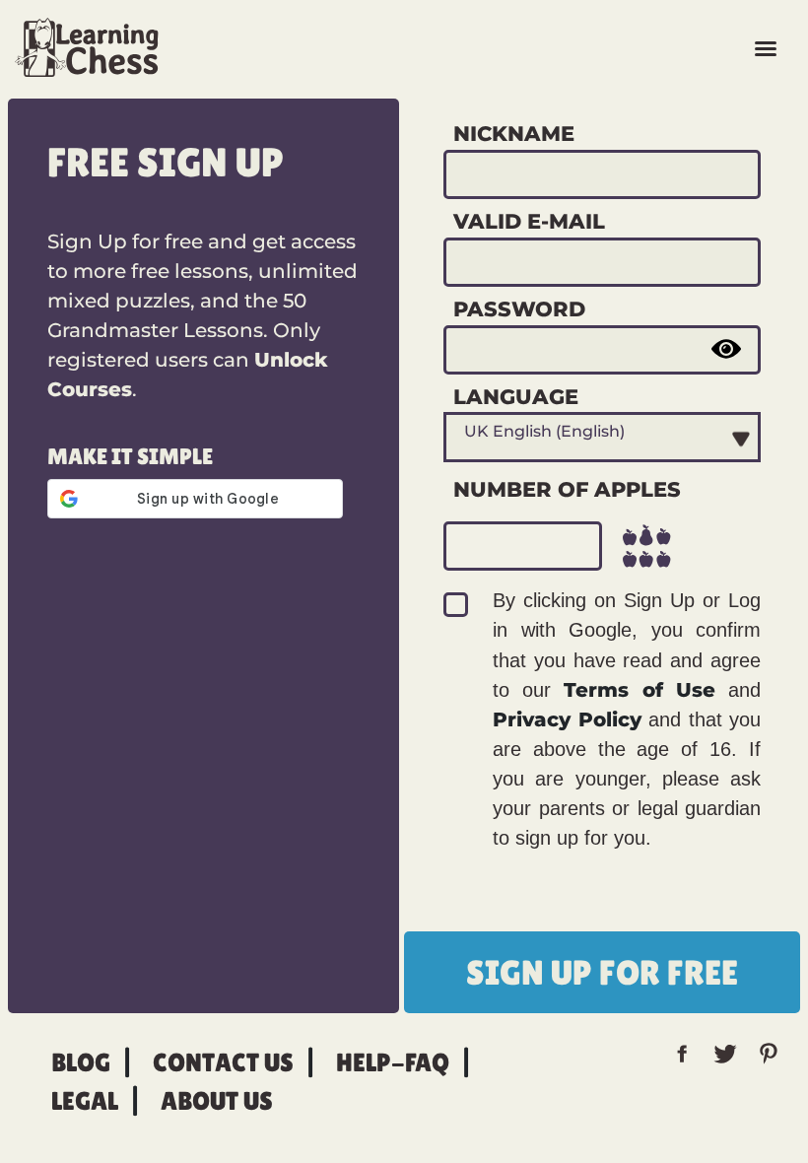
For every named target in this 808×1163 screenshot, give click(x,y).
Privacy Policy (567, 719)
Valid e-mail (529, 221)
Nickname (513, 133)
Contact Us (223, 1062)
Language (515, 396)
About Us (217, 1101)
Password (519, 308)
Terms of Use (639, 690)
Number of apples (567, 489)
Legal (84, 1101)
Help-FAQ (392, 1062)
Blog (80, 1062)
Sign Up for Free (602, 972)
